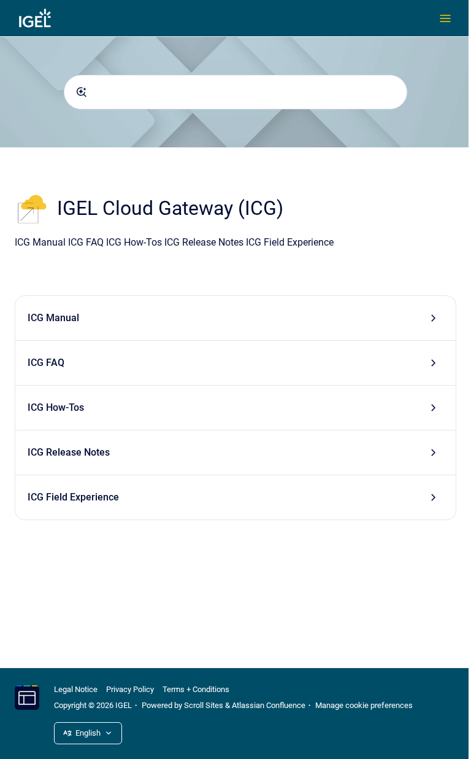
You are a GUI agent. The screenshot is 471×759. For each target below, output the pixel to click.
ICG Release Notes (69, 452)
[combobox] (235, 92)
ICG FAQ (46, 362)
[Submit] (81, 92)
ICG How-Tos (56, 407)
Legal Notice (76, 689)
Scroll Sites (203, 705)
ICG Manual (53, 318)
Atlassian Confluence (268, 705)
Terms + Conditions (196, 689)
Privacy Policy (130, 689)
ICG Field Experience (73, 497)
